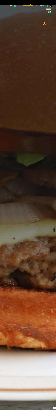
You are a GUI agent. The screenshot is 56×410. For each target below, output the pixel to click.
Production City (10, 5)
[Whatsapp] (15, 6)
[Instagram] (50, 3)
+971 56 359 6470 (10, 6)
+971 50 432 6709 (42, 6)
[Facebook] (49, 3)
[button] (51, 1)
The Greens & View (42, 5)
